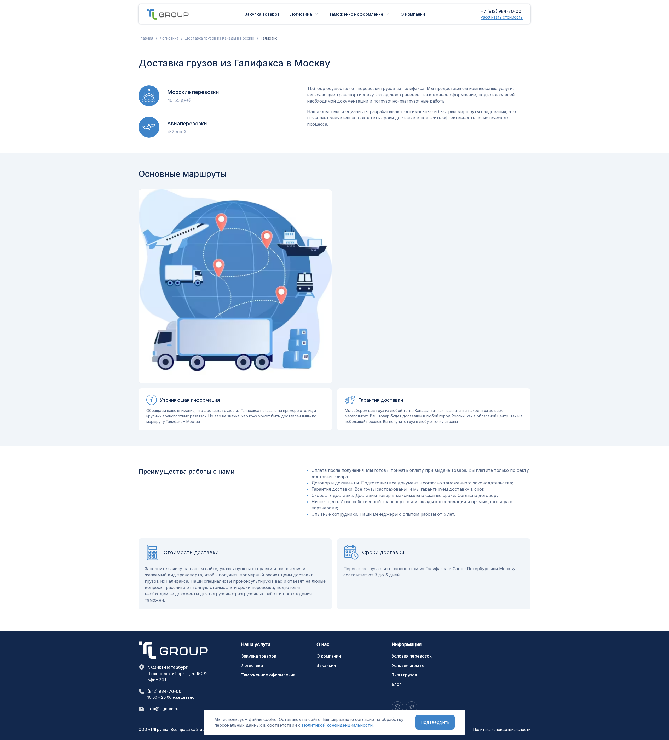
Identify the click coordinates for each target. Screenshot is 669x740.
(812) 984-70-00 (164, 691)
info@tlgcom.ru (162, 708)
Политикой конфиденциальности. (338, 725)
